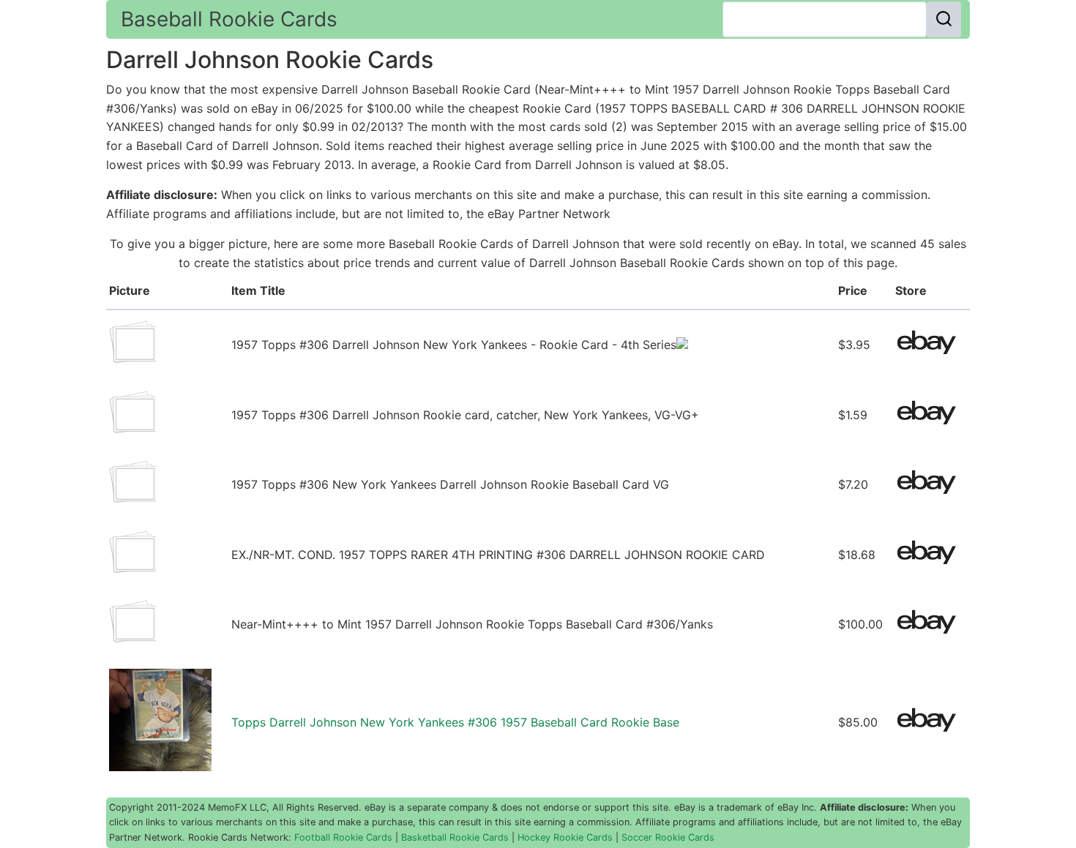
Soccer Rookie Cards (667, 837)
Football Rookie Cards (343, 837)
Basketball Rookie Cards (455, 837)
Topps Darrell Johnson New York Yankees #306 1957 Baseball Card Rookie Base (455, 722)
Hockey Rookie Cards (565, 837)
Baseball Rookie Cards (229, 19)
